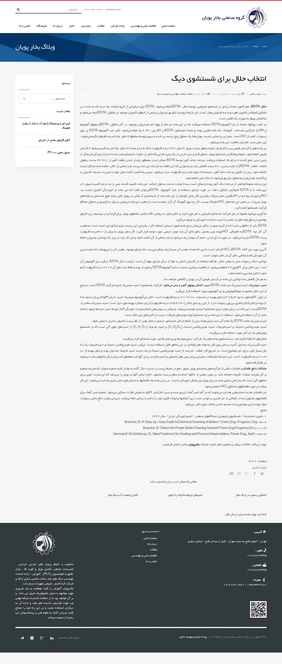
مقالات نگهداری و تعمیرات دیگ (171, 94)
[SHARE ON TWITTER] (262, 474)
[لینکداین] (51, 638)
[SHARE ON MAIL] (231, 474)
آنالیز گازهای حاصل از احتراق (54, 140)
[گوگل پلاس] (42, 638)
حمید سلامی (255, 94)
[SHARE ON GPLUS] (246, 474)
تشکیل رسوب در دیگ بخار (251, 495)
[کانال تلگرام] (22, 638)
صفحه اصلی (150, 538)
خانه (265, 46)
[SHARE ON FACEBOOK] (254, 474)
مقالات (255, 46)
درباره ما (152, 544)
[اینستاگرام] (32, 638)
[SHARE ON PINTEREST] (239, 474)
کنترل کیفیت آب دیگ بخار (123, 495)
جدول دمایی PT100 (59, 152)
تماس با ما (151, 561)
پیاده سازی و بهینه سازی (193, 637)
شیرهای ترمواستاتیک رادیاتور (185, 495)
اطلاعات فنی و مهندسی (144, 555)
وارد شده (250, 514)
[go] (18, 9)
